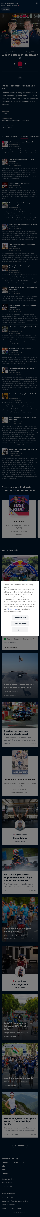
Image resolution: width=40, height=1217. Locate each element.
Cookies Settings (20, 617)
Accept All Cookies (20, 623)
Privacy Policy (12, 609)
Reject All (20, 630)
